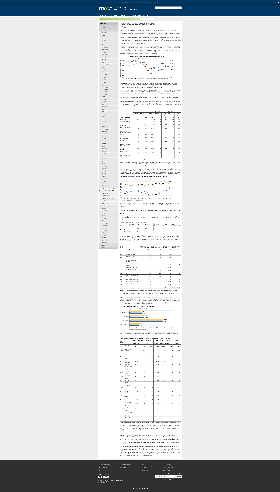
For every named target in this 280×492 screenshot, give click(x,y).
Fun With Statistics (106, 193)
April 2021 (104, 121)
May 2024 (104, 59)
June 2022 (104, 98)
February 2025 (105, 44)
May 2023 (104, 79)
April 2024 (104, 61)
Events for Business (124, 466)
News (101, 25)
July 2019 (103, 156)
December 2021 (105, 108)
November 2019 (105, 150)
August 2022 (104, 94)
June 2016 (104, 233)
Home (101, 18)
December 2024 (105, 47)
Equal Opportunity (166, 470)
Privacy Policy (165, 469)
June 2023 (104, 77)
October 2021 (104, 111)
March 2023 (104, 82)
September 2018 (105, 173)
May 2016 (104, 235)
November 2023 (105, 69)
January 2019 (104, 166)
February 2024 (105, 64)
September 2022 (105, 92)
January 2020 (104, 146)
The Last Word (105, 202)
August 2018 (104, 175)
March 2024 (104, 62)
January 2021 (104, 126)
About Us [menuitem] (133, 15)
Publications (115, 18)
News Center (107, 18)
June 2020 (104, 138)
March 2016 (104, 239)
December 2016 (105, 223)
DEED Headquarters (167, 464)
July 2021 (103, 116)
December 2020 (105, 128)
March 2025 (104, 42)
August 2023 (104, 74)
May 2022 (104, 99)
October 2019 (104, 151)
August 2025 (104, 34)
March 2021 (104, 123)
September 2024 (105, 52)
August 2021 (104, 114)
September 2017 (105, 208)
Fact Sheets (101, 469)
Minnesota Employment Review (125, 18)
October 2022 (104, 91)
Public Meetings (123, 467)
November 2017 (105, 205)
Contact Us (165, 463)
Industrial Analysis (105, 195)
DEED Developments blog (146, 466)
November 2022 (105, 89)
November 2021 (105, 109)
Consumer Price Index (106, 200)
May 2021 (104, 119)
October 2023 (104, 71)
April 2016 (104, 237)
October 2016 (104, 227)
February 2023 (105, 84)
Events (122, 463)
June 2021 (104, 118)
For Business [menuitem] (114, 15)
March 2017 (104, 218)
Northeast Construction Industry (108, 190)
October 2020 (104, 131)
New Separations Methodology (108, 188)
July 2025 (103, 35)
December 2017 (105, 203)
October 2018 (104, 171)
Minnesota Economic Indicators (108, 198)
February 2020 (105, 145)
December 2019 (105, 148)
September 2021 (105, 113)
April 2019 (104, 161)
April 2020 (104, 141)
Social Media (102, 27)
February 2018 (105, 185)
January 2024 (104, 66)
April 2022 (104, 101)
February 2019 (105, 165)
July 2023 (103, 76)
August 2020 (104, 134)
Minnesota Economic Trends (106, 244)
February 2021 (105, 124)
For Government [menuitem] (124, 15)
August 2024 (104, 54)
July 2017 (103, 212)
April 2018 (104, 181)
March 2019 (104, 163)
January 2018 (136, 18)
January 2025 (104, 45)
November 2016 (105, 225)
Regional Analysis (105, 197)
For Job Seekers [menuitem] (104, 15)
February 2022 (105, 104)
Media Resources (103, 247)
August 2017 (104, 210)
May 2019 (104, 160)
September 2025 (105, 32)
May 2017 (104, 215)
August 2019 (104, 155)
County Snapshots (105, 192)
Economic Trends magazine (104, 464)
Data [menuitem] (139, 15)
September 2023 (105, 72)
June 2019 (104, 158)
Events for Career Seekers (125, 464)
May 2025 (104, 39)
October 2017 (104, 207)
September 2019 (105, 153)
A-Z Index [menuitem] (145, 15)
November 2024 (105, 49)
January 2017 (104, 222)
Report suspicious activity (151, 2)
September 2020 (105, 133)
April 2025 (104, 40)
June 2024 (104, 57)
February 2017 (105, 220)
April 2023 (104, 81)
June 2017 (104, 213)
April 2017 (104, 217)
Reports (100, 470)
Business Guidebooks (103, 467)
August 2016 (104, 230)
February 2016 (105, 240)
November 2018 (105, 170)
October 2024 (104, 51)
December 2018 (105, 168)
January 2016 (104, 242)
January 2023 (104, 86)
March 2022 (104, 103)
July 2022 (103, 96)
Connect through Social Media (168, 467)
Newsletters (103, 245)
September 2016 (105, 228)
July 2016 (103, 232)
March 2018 (104, 183)
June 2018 (104, 178)
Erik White (123, 26)
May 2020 (104, 139)
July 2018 (103, 176)
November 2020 (105, 129)
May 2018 (104, 180)
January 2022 (104, 106)
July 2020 (103, 136)
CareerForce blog (144, 467)
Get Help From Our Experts (168, 466)
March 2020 (104, 143)
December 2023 (105, 67)
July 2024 (103, 56)
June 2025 (104, 37)
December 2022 (105, 87)
